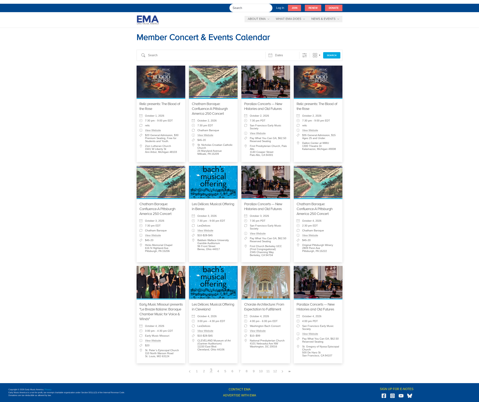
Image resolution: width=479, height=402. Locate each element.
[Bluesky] (409, 395)
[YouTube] (401, 395)
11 (268, 371)
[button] (294, 8)
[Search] (269, 8)
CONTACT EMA (240, 389)
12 (275, 371)
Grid (315, 55)
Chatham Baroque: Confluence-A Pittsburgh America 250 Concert (210, 109)
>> (289, 371)
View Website (153, 130)
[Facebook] (383, 395)
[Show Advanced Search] (304, 55)
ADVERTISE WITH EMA (239, 395)
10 (261, 371)
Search (332, 55)
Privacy (48, 389)
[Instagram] (392, 395)
